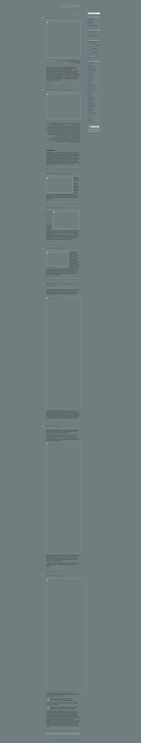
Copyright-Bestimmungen (64, 739)
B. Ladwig (68, 291)
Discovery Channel (91, 75)
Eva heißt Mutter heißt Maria (93, 31)
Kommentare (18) (68, 279)
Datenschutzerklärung (92, 19)
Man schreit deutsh (53, 729)
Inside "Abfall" (90, 80)
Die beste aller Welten (91, 69)
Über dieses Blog (91, 20)
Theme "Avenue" (73, 739)
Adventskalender (91, 62)
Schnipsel (89, 102)
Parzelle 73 (90, 95)
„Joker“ (71, 74)
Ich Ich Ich (90, 79)
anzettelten (73, 70)
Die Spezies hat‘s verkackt (92, 70)
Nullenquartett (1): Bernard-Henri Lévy (61, 90)
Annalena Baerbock (67, 124)
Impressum (90, 22)
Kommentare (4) (66, 729)
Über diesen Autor (91, 23)
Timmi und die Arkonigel (92, 113)
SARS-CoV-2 (90, 100)
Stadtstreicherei (90, 109)
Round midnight (90, 99)
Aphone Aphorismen (91, 63)
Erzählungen (90, 76)
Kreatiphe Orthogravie (92, 85)
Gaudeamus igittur (53, 576)
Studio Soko (90, 110)
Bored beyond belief (91, 66)
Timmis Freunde (91, 115)
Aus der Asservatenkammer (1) (93, 36)
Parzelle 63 (90, 93)
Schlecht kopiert (52, 426)
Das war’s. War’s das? (92, 32)
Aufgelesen (90, 65)
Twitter (59, 84)
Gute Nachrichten (91, 77)
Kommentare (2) (65, 421)
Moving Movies (90, 90)
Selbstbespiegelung (53, 570)
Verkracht (50, 18)
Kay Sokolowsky (76, 203)
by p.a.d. (78, 739)
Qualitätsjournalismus (53, 84)
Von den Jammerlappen (55, 208)
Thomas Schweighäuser (92, 41)
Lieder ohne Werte (91, 86)
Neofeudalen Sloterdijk (59, 438)
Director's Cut (52, 168)
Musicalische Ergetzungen (92, 92)
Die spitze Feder (91, 72)
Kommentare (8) (72, 168)
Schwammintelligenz (91, 103)
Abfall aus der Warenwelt (70, 5)
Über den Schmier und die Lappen (59, 174)
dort (77, 191)
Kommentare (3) (69, 84)
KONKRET (70, 137)
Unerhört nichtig (59, 421)
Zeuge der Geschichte (92, 122)
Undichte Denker (63, 84)
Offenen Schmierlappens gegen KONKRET (63, 233)
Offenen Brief (76, 181)
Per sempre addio (91, 96)
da (74, 191)
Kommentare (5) (74, 570)
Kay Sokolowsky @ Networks (93, 26)
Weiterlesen (48, 82)
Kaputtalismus (90, 83)
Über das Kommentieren (92, 25)
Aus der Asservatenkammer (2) (93, 35)
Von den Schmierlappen (55, 248)
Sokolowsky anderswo (54, 203)
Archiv (89, 126)
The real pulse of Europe (92, 112)
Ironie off (89, 82)
